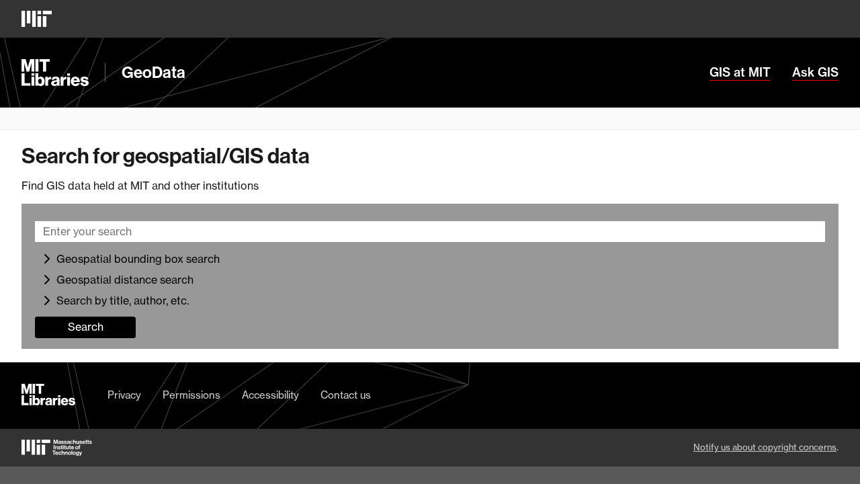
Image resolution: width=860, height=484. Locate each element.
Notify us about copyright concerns (764, 447)
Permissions (191, 395)
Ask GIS (815, 72)
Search (85, 326)
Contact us (345, 395)
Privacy (124, 395)
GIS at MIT (740, 72)
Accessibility (270, 395)
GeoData (153, 73)
